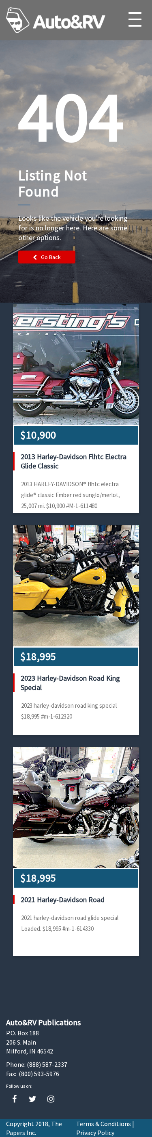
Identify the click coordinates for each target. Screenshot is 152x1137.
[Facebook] (14, 1099)
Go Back (51, 257)
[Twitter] (32, 1099)
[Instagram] (51, 1099)
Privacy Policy (95, 1133)
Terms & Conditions (103, 1124)
